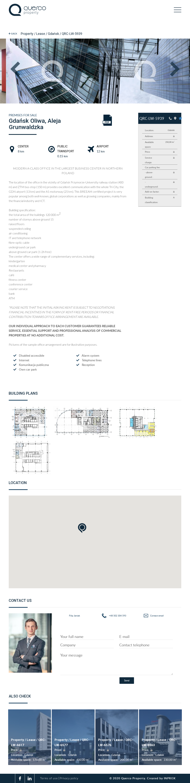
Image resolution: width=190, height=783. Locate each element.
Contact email (157, 615)
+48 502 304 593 (117, 615)
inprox (170, 778)
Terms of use (49, 778)
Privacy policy (69, 778)
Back (14, 33)
